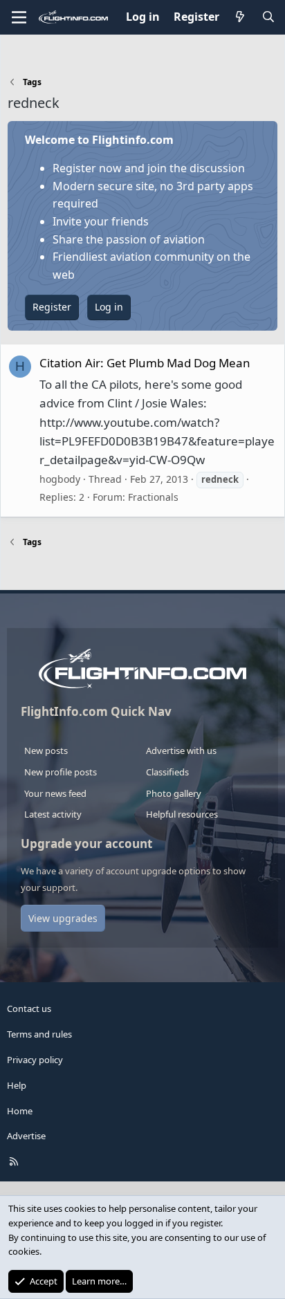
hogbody (59, 479)
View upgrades (63, 918)
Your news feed (55, 793)
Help (16, 1085)
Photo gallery (173, 793)
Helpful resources (182, 814)
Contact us (29, 1008)
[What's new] (240, 17)
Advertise (26, 1136)
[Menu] (19, 17)
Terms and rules (39, 1034)
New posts (46, 750)
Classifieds (167, 772)
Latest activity (53, 814)
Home (20, 1111)
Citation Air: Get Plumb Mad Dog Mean (144, 363)
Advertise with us (181, 750)
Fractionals (153, 497)
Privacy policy (35, 1059)
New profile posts (60, 772)
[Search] (268, 17)
